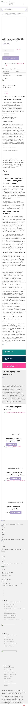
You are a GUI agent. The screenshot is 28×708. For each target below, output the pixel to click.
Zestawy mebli (11, 167)
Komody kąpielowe (8, 669)
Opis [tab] (6, 91)
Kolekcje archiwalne (12, 13)
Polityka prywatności (8, 646)
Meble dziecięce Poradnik (9, 617)
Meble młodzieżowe (8, 680)
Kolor (5, 50)
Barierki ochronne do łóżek (10, 683)
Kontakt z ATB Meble (8, 611)
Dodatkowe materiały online (10, 615)
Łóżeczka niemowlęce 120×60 (10, 672)
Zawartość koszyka (8, 639)
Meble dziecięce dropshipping (10, 606)
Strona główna (5, 13)
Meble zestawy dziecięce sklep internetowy (13, 619)
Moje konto (6, 637)
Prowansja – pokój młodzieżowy (15, 164)
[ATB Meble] (14, 82)
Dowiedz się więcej (11, 444)
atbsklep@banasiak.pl (6, 575)
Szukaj (25, 9)
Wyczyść (18, 49)
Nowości (6, 685)
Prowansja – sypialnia (7, 166)
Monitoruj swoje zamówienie (10, 634)
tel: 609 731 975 (4, 573)
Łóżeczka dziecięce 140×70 (10, 674)
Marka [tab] (7, 93)
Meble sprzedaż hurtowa (9, 604)
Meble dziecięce (17, 160)
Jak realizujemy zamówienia (10, 613)
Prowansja (19, 13)
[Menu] (25, 3)
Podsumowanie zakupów (9, 641)
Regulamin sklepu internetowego (11, 643)
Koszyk (21, 705)
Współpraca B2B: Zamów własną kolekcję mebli (14, 608)
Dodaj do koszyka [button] (15, 478)
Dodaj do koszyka (10, 58)
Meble (10, 160)
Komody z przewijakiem (9, 667)
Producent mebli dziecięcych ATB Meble (12, 602)
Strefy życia (16, 166)
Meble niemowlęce (8, 676)
